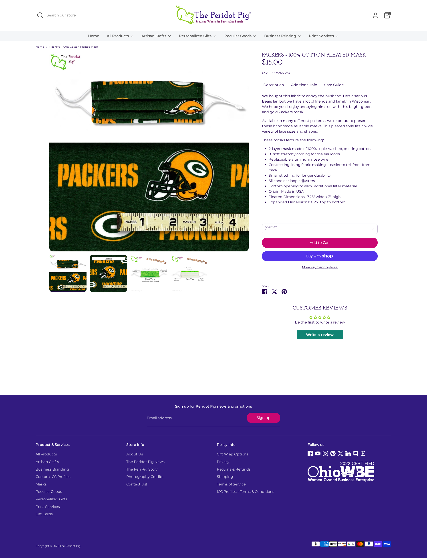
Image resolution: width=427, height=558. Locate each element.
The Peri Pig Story (142, 469)
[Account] (375, 15)
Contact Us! (136, 484)
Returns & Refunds (234, 469)
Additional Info (304, 85)
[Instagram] (325, 453)
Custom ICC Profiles (53, 477)
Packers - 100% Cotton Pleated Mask (73, 46)
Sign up (263, 418)
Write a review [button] (320, 335)
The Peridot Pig (70, 546)
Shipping (225, 477)
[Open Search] (40, 15)
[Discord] (355, 453)
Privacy (223, 462)
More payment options (320, 267)
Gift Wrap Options (232, 454)
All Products (118, 36)
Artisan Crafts (154, 36)
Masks (41, 484)
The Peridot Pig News (145, 462)
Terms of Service (231, 484)
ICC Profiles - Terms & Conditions (245, 491)
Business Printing (280, 36)
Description (273, 85)
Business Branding (52, 469)
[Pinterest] (333, 453)
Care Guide (334, 85)
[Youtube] (317, 453)
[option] (149, 153)
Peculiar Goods (238, 36)
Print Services (322, 36)
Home (93, 36)
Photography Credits (144, 477)
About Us (134, 454)
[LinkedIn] (348, 453)
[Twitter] (340, 453)
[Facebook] (310, 453)
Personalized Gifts (195, 36)
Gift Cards (44, 514)
